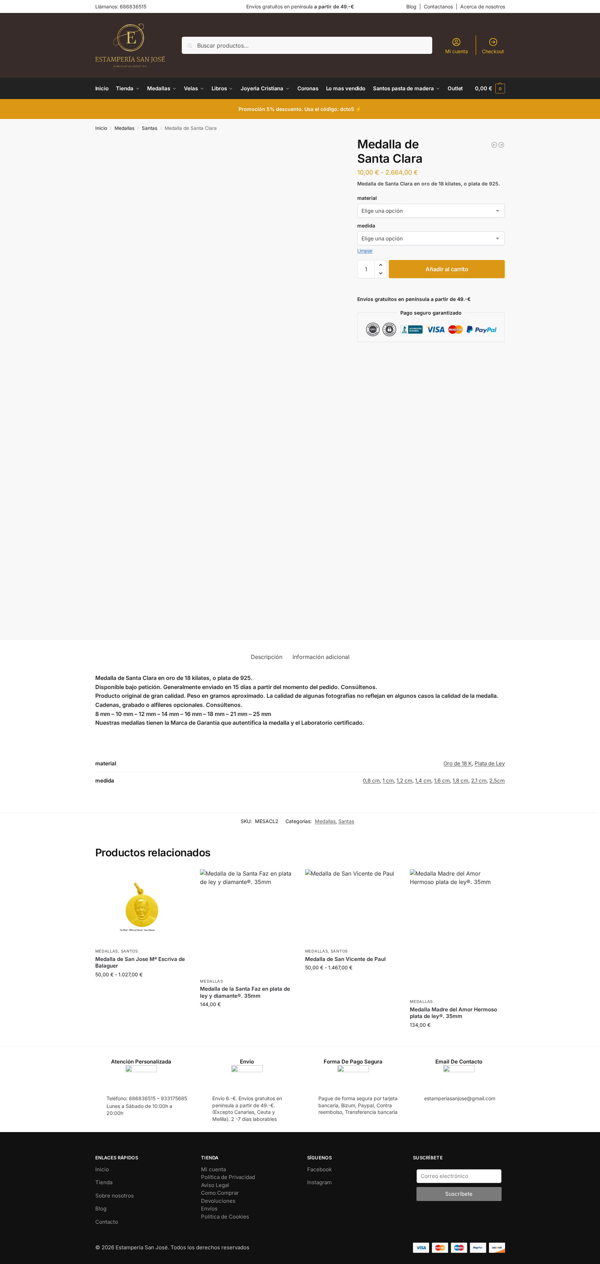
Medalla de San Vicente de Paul (345, 959)
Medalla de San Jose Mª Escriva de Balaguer (140, 962)
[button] (490, 88)
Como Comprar (220, 1192)
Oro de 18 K (457, 763)
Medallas (125, 128)
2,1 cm (479, 780)
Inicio (101, 128)
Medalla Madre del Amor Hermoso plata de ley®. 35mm (453, 1013)
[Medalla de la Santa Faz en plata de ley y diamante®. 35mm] (247, 922)
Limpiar (365, 250)
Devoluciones (218, 1201)
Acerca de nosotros (482, 6)
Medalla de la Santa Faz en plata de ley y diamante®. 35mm (245, 992)
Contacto (106, 1222)
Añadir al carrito (447, 269)
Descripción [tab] (266, 656)
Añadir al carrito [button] (247, 1019)
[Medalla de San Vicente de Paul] (352, 907)
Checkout (493, 51)
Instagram (319, 1182)
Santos (129, 951)
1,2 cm (404, 780)
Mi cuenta (456, 51)
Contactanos (438, 6)
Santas (149, 128)
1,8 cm (460, 780)
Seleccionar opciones (142, 989)
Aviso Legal (215, 1185)
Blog (411, 6)
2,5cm (497, 780)
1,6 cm (442, 780)
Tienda (103, 1182)
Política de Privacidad (228, 1177)
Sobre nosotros (114, 1195)
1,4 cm (423, 780)
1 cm (388, 780)
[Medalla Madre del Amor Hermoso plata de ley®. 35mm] (457, 932)
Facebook (319, 1169)
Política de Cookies (225, 1216)
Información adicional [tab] (321, 656)
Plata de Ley (490, 763)
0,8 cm (371, 780)
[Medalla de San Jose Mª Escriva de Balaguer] (142, 907)
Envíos (209, 1208)
